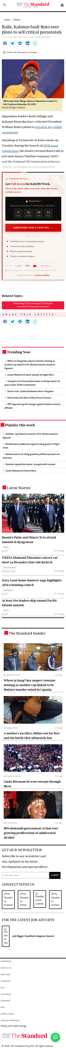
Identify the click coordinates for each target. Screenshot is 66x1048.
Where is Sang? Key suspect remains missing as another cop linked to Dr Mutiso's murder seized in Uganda (29, 685)
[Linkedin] (41, 899)
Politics (16, 20)
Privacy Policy (7, 1014)
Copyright (5, 1001)
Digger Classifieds (25, 936)
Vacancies (5, 981)
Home (7, 20)
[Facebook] (10, 899)
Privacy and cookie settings (13, 1026)
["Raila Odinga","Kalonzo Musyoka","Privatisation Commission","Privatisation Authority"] (33, 305)
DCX (2, 988)
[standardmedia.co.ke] (32, 5)
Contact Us (6, 968)
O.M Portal (6, 995)
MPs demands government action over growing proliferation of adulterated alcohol (31, 833)
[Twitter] (25, 899)
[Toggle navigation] (4, 5)
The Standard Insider (27, 633)
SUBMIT (55, 875)
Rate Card (5, 975)
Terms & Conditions (10, 1021)
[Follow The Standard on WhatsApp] (55, 1037)
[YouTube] (57, 899)
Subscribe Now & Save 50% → (33, 227)
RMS (2, 1008)
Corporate (6, 962)
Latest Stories (18, 487)
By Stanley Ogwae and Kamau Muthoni (19, 37)
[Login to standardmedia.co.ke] (62, 5)
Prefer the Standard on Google (22, 52)
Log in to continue (42, 275)
